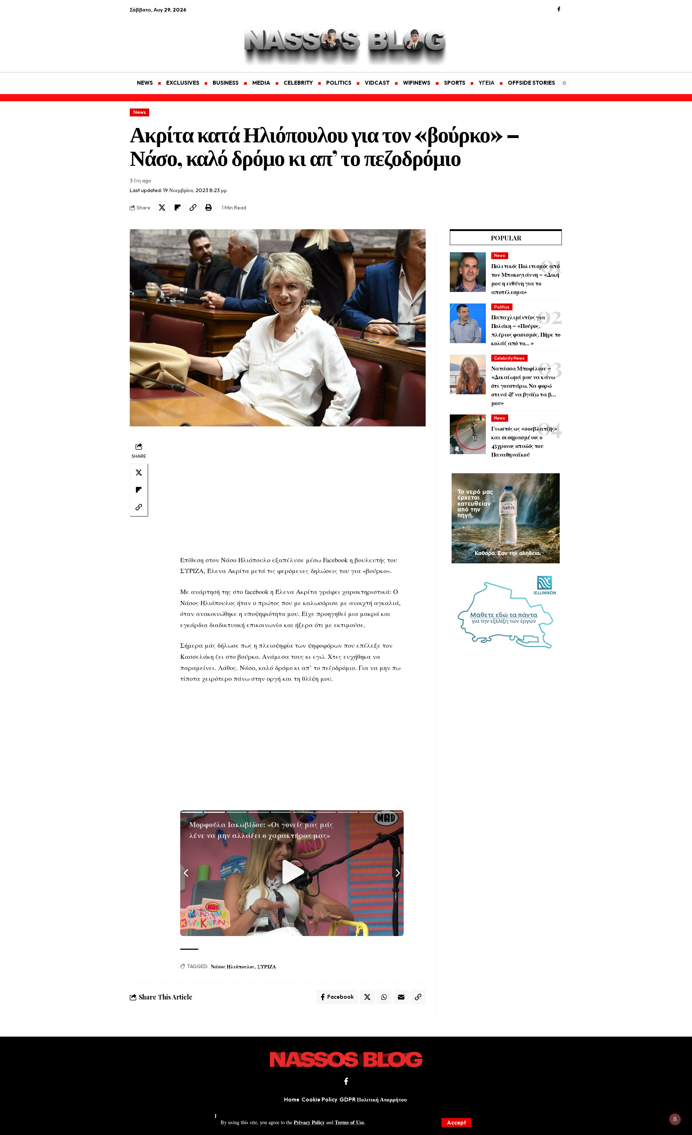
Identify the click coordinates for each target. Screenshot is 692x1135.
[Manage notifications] (675, 1119)
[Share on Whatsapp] (384, 997)
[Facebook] (558, 9)
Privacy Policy (309, 1122)
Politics (501, 307)
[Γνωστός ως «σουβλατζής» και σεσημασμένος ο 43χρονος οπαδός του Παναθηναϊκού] (468, 434)
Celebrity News (509, 358)
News (139, 112)
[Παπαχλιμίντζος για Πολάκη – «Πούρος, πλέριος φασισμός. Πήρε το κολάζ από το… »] (468, 323)
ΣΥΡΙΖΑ (266, 966)
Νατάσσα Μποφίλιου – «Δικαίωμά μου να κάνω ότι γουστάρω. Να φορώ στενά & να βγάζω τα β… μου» (523, 385)
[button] (456, 1122)
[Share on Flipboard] (177, 207)
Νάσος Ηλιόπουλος (232, 966)
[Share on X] (162, 207)
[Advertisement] (164, 38)
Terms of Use (349, 1122)
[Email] (401, 997)
